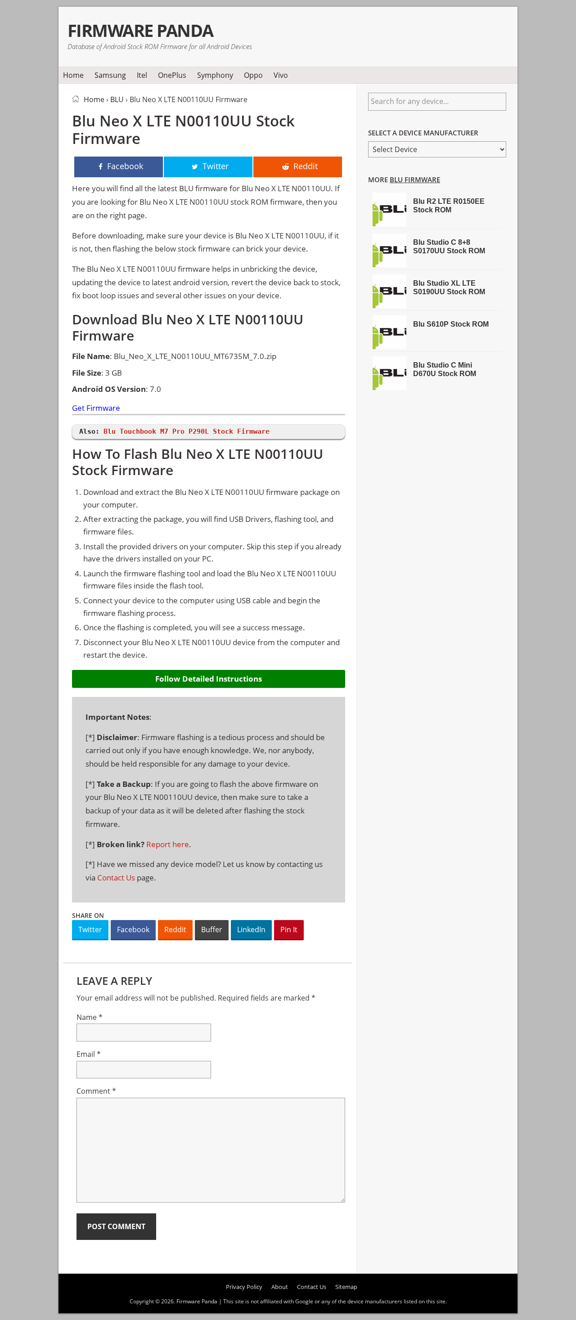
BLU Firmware (415, 179)
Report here (167, 844)
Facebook (133, 929)
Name (89, 1017)
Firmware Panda (140, 30)
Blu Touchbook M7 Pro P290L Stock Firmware (187, 431)
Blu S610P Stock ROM (451, 324)
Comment (96, 1091)
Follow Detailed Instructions (208, 678)
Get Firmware (96, 408)
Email (88, 1054)
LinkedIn (251, 929)
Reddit (175, 929)
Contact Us (116, 877)
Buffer (211, 929)
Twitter (90, 929)
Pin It (288, 929)
